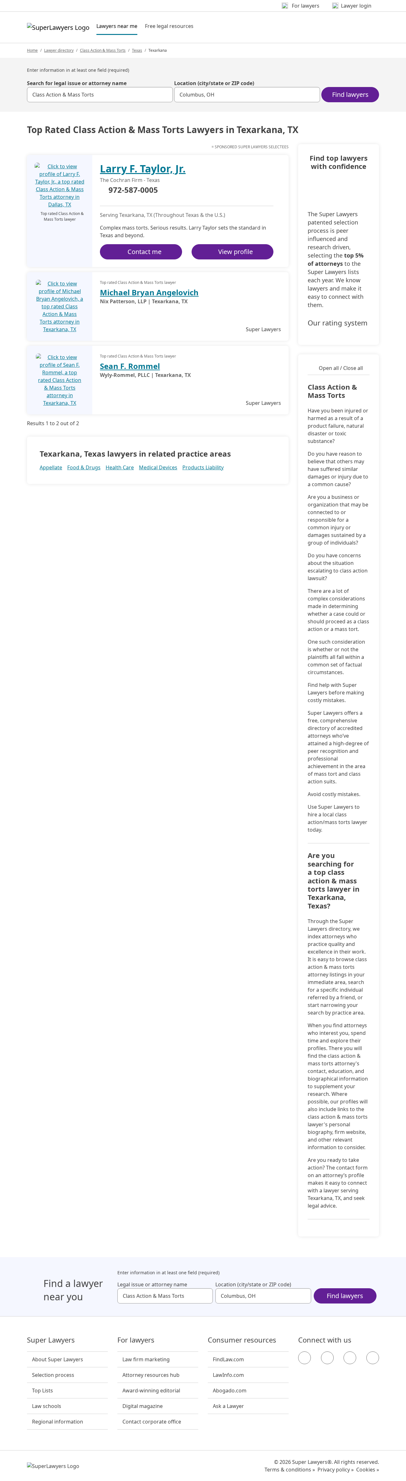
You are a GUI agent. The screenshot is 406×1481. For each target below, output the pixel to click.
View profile (235, 251)
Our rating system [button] (338, 322)
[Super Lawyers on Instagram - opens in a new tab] (327, 1357)
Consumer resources (242, 1340)
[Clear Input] (165, 94)
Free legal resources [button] (169, 26)
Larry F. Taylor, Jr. (143, 168)
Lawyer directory (59, 50)
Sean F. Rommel (130, 366)
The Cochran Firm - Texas (130, 180)
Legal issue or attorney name (152, 1284)
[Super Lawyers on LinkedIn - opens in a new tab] (372, 1357)
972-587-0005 (133, 190)
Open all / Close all (341, 368)
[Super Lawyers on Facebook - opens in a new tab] (304, 1357)
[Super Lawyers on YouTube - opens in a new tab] (350, 1357)
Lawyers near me (116, 26)
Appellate (51, 467)
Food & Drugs (84, 467)
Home (32, 50)
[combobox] (100, 94)
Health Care (120, 467)
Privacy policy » (336, 1469)
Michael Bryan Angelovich (149, 292)
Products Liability (203, 467)
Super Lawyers (51, 1340)
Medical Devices (158, 467)
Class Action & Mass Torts (103, 50)
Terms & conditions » (290, 1469)
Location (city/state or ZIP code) (214, 83)
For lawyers (135, 1340)
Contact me (144, 251)
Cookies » (367, 1469)
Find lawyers (350, 94)
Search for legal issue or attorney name (77, 83)
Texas (137, 50)
